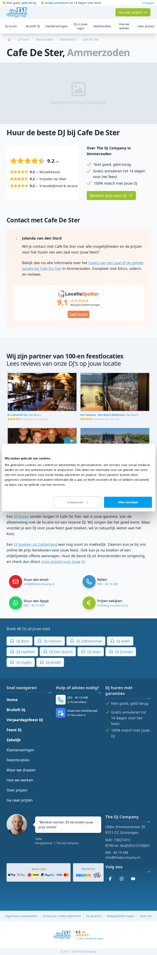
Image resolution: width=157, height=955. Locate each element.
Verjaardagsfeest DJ (25, 719)
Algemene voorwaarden (21, 916)
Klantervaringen (20, 749)
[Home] (17, 12)
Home (12, 699)
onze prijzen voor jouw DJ (63, 561)
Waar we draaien (21, 769)
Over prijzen (17, 790)
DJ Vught (23, 662)
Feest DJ (14, 729)
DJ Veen (93, 651)
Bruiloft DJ (16, 709)
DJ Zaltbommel (88, 641)
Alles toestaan (128, 502)
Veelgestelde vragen (121, 916)
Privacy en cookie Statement (62, 916)
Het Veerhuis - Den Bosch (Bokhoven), (109, 415)
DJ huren (21, 516)
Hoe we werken (20, 780)
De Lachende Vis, (24, 415)
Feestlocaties (18, 759)
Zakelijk (14, 739)
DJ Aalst (123, 641)
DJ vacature (94, 916)
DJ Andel (53, 662)
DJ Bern (22, 641)
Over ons (146, 916)
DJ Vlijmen (52, 641)
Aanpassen (75, 502)
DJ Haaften (25, 651)
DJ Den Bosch (60, 651)
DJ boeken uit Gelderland (35, 544)
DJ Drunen (123, 651)
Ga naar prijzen (20, 800)
